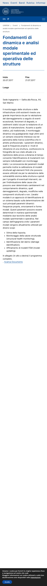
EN (4, 19)
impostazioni (35, 577)
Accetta (7, 582)
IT (8, 19)
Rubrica (30, 2)
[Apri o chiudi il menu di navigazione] (43, 19)
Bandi (22, 2)
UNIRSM (6, 25)
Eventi (14, 2)
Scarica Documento (13, 262)
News (6, 2)
